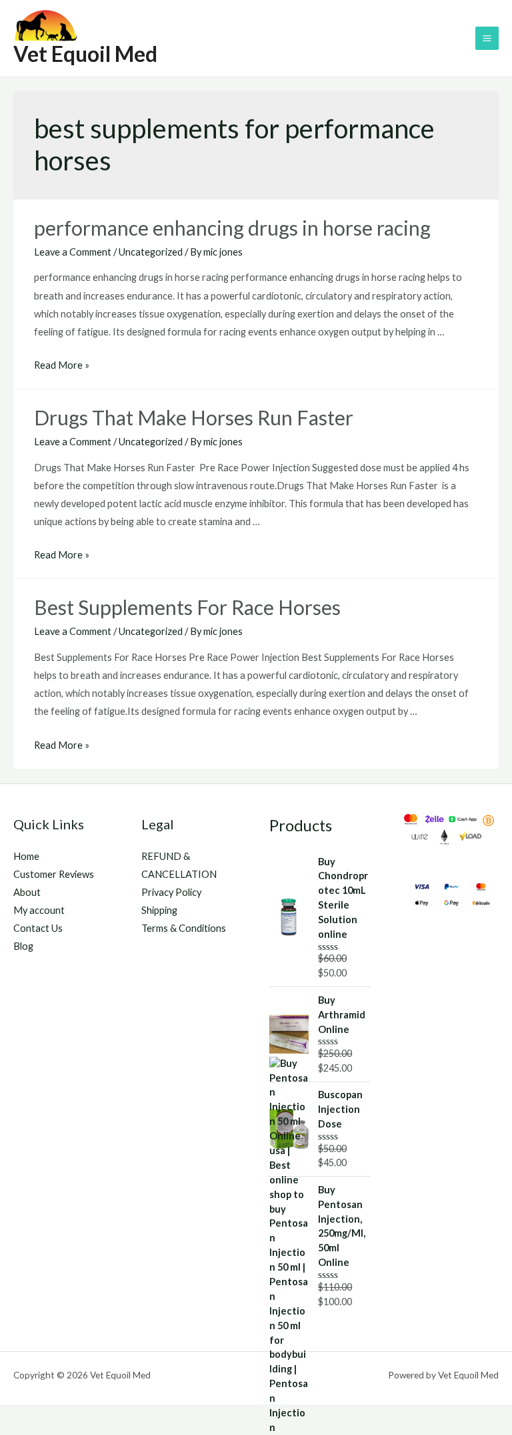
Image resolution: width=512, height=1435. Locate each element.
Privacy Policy (171, 892)
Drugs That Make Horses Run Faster (195, 417)
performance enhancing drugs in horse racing (232, 228)
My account (39, 910)
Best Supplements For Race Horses (187, 607)
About (27, 892)
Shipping (159, 910)
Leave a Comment (72, 252)
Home (26, 856)
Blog (23, 946)
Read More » (61, 365)
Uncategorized (151, 252)
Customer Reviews (53, 874)
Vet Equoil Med (85, 54)
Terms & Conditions (183, 928)
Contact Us (38, 928)
